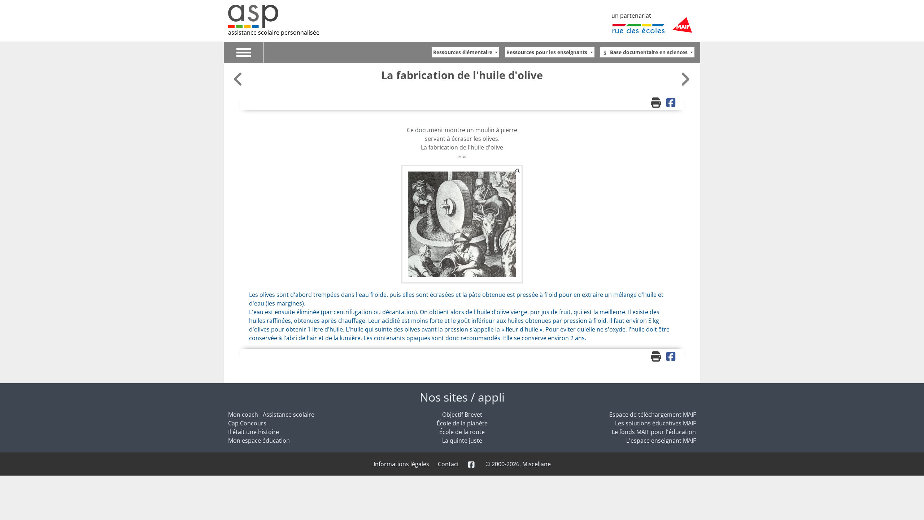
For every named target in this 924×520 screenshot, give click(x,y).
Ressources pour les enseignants (547, 52)
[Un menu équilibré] (685, 79)
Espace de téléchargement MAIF (652, 415)
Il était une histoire (253, 432)
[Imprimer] (656, 103)
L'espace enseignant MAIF (661, 441)
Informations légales (401, 464)
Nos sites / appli (462, 397)
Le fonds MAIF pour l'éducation (654, 432)
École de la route (462, 432)
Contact (448, 464)
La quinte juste (462, 441)
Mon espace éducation (259, 441)
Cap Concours (247, 423)
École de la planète (462, 423)
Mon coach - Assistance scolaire (271, 415)
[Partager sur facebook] (671, 103)
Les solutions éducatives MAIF (655, 423)
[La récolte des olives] (239, 79)
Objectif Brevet (462, 415)
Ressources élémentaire (463, 52)
